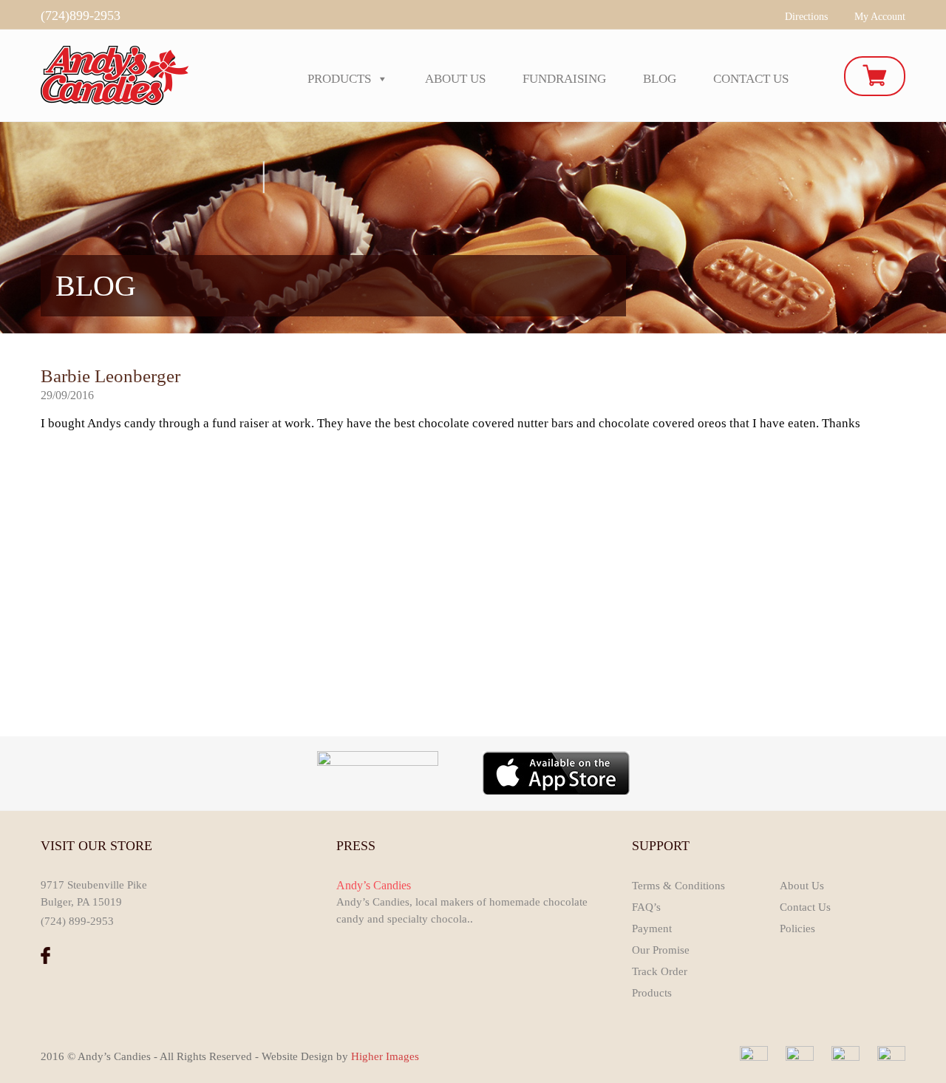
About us (455, 79)
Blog (659, 79)
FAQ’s (646, 907)
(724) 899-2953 (77, 921)
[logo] (114, 74)
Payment (652, 928)
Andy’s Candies (373, 885)
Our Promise (661, 950)
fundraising (564, 79)
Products (339, 79)
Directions (806, 16)
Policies (797, 928)
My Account (879, 16)
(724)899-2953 (80, 15)
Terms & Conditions (678, 886)
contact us (751, 79)
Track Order (659, 971)
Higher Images (385, 1056)
